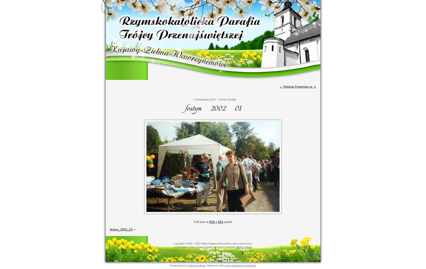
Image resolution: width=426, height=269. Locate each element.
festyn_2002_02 (121, 229)
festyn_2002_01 (213, 108)
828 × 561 (216, 222)
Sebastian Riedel (197, 265)
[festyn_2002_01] (213, 214)
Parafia (232, 99)
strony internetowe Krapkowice (240, 265)
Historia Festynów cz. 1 (297, 86)
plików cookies (244, 247)
